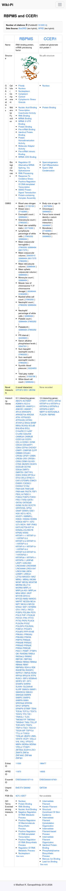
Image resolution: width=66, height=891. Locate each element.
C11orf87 (28, 431)
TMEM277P (21, 719)
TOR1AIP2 (20, 725)
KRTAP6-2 (44, 406)
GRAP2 (25, 510)
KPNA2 (19, 532)
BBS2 (18, 425)
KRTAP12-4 (21, 540)
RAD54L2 (20, 656)
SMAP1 (33, 689)
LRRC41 (27, 573)
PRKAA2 (28, 634)
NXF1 (25, 606)
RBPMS (26, 38)
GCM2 (18, 505)
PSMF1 (26, 650)
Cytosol (21, 96)
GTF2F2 (19, 389)
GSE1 (32, 510)
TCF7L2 (26, 711)
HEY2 (23, 513)
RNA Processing (25, 173)
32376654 (48, 206)
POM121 (19, 628)
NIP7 (18, 604)
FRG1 (18, 499)
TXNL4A (19, 736)
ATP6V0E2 (20, 420)
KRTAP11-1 (21, 535)
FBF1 (34, 491)
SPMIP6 (25, 705)
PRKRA (27, 637)
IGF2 (32, 521)
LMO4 (28, 571)
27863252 (22, 222)
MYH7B (19, 595)
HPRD (41, 28)
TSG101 (32, 727)
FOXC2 (19, 496)
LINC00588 (31, 565)
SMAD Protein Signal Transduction (27, 191)
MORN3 (19, 587)
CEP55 (24, 447)
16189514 (42, 25)
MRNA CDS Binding (27, 156)
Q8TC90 (43, 787)
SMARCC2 (20, 692)
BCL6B (32, 425)
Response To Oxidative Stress (25, 177)
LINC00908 (20, 568)
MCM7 (18, 582)
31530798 (31, 376)
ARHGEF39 (21, 414)
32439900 (22, 337)
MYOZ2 (19, 598)
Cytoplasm (23, 93)
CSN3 (18, 461)
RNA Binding (24, 115)
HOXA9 (26, 518)
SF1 (24, 681)
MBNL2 (26, 579)
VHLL (22, 741)
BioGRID (23, 28)
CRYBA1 (31, 458)
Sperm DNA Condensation (48, 169)
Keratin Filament (49, 806)
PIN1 (25, 617)
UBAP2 (27, 736)
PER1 (33, 612)
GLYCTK (32, 505)
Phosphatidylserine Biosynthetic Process (50, 853)
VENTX (19, 738)
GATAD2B (27, 502)
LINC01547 (31, 568)
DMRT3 (25, 469)
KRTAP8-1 (20, 560)
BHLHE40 (20, 428)
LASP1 (19, 562)
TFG (25, 714)
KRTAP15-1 (21, 546)
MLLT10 (26, 584)
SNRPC (19, 697)
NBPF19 (43, 411)
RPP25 (19, 675)
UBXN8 (32, 389)
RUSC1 (19, 678)
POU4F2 (28, 628)
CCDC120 (20, 439)
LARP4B (29, 560)
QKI (17, 653)
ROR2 (33, 672)
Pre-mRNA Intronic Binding (26, 153)
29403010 (31, 255)
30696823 (46, 211)
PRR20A (26, 639)
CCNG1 (25, 442)
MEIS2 (25, 582)
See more (20, 856)
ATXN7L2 (20, 422)
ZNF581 (19, 758)
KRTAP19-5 (21, 551)
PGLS (18, 615)
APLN (18, 411)
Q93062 (26, 787)
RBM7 (25, 664)
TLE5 (27, 716)
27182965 (22, 211)
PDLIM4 (26, 612)
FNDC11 (27, 494)
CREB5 (19, 458)
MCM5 (33, 579)
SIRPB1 (27, 683)
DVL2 (23, 477)
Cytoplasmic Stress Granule (27, 100)
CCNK (32, 442)
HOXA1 (19, 518)
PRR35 (19, 648)
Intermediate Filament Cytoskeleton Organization (48, 821)
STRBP (27, 708)
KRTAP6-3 (54, 406)
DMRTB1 (20, 472)
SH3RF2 (19, 683)
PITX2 (18, 620)
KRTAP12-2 (22, 538)
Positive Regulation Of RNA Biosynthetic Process (27, 842)
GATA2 (19, 502)
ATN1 (18, 417)
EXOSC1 (27, 483)
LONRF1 (19, 573)
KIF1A (31, 527)
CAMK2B (29, 436)
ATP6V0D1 (26, 417)
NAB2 (25, 598)
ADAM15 (19, 403)
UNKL (33, 736)
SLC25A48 (28, 686)
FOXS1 (33, 496)
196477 (43, 763)
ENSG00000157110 (24, 779)
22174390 (29, 228)
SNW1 (26, 700)
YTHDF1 (26, 747)
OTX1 (18, 609)
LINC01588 (20, 571)
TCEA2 (19, 711)
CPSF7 (26, 455)
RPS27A (26, 675)
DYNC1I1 (31, 477)
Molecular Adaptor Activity (26, 147)
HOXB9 (33, 518)
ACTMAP (27, 400)
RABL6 (31, 653)
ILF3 (18, 524)
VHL (17, 741)
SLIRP (18, 689)
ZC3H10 (27, 749)
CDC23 (19, 444)
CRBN (32, 455)
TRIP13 (19, 727)
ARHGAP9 (26, 411)
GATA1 (30, 499)
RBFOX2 (28, 659)
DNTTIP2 (28, 472)
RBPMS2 (20, 667)
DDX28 (19, 469)
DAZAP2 (25, 464)
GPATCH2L (21, 507)
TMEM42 (31, 719)
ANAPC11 (30, 406)
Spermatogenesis (50, 162)
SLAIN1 (19, 686)
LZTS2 (19, 576)
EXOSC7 (20, 486)
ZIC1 (33, 749)
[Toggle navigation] (60, 5)
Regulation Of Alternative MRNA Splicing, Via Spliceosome (26, 166)
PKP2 (24, 620)
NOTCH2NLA (53, 411)
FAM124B (29, 488)
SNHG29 (19, 694)
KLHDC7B (28, 529)
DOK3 (18, 475)
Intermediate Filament (47, 802)
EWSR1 (19, 483)
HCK (18, 513)
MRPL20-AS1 (22, 590)
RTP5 (33, 675)
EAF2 (18, 480)
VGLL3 (33, 738)
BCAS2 (24, 425)
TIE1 (29, 714)
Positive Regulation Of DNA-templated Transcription (27, 184)
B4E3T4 (19, 787)
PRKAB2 (20, 637)
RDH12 (28, 667)
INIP (29, 524)
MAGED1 (26, 576)
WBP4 (18, 744)
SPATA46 (20, 703)
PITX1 (31, 617)
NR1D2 (31, 604)
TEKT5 (33, 711)
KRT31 (51, 400)
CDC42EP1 (28, 444)
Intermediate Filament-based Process (49, 831)
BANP (33, 422)
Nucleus (22, 88)
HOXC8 (19, 521)
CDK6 (18, 447)
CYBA (18, 464)
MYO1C (26, 595)
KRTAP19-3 (22, 549)
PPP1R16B (29, 631)
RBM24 (26, 661)
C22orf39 (27, 433)
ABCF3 (19, 400)
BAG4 (27, 422)
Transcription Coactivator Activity (27, 111)
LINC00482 (20, 565)
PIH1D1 (19, 617)
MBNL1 (19, 579)
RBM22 (19, 661)
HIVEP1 (19, 516)
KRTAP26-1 (21, 557)
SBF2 (25, 678)
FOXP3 (26, 496)
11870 (18, 771)
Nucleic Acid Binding (27, 107)
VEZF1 (26, 738)
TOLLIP (33, 722)
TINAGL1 (20, 716)
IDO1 (25, 389)
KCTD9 (24, 527)
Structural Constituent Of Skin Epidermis (51, 812)
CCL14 (19, 442)
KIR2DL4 (20, 529)
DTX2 (18, 477)
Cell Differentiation (50, 164)
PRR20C (28, 642)
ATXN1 (29, 420)
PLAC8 (31, 620)
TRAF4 (29, 725)
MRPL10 (27, 587)
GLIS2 (25, 505)
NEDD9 (26, 601)
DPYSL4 (31, 475)
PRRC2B (27, 648)
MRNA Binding (24, 118)
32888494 (22, 217)
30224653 (32, 368)
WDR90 (32, 744)
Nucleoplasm (24, 91)
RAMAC (28, 656)
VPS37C (29, 741)
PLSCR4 (19, 623)
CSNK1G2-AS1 (28, 461)
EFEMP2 (25, 480)
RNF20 (27, 672)
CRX (25, 458)
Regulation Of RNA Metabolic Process (26, 849)
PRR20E (28, 645)
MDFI (52, 409)
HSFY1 (26, 521)
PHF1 (24, 615)
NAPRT (19, 601)
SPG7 (18, 705)
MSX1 (24, 593)
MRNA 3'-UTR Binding (24, 122)
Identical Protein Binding (25, 133)
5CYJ (18, 795)
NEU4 (32, 601)
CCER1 (50, 38)
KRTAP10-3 (45, 403)
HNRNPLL (28, 516)
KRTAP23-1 (22, 554)
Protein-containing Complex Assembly (27, 196)
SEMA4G (33, 678)
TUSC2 (26, 733)
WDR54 (25, 744)
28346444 (31, 291)
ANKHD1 (20, 409)
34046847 (46, 225)
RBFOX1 (19, 659)
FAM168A (20, 491)
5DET (23, 795)
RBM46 (19, 664)
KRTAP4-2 (55, 403)
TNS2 (26, 722)
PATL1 (24, 609)
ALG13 (27, 403)
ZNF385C (20, 755)
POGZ (27, 623)
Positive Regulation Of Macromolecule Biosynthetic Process (27, 824)
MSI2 (18, 593)
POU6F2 (19, 631)
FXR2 (24, 499)
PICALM (31, 615)
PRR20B (19, 642)
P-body (21, 85)
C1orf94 (19, 433)
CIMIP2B (27, 450)
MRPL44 (32, 590)
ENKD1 (33, 480)
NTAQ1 (19, 606)
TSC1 (25, 727)
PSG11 (19, 650)
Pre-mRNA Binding (26, 129)
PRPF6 (19, 639)
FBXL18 (19, 494)
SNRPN (19, 700)
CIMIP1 (19, 450)
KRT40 (58, 400)
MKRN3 (19, 584)
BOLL (27, 428)
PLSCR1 (43, 414)
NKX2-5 (24, 604)
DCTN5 (27, 466)
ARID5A (30, 414)
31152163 (29, 206)
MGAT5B (33, 582)
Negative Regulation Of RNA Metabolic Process (27, 815)
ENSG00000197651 (48, 779)
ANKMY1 (28, 409)
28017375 (22, 250)
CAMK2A (20, 436)
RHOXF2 (29, 670)
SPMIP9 (19, 708)
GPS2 (29, 507)
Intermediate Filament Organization (48, 839)
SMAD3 (25, 689)
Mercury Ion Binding (51, 858)
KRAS (25, 532)
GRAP (18, 510)
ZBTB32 (19, 749)
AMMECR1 (21, 406)
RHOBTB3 (20, 670)
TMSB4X (20, 722)
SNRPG (26, 697)
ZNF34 (26, 752)
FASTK (28, 491)
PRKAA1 (20, 634)
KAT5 (18, 527)
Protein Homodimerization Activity (26, 140)
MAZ (33, 576)
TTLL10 (19, 733)
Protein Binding (25, 126)
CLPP (34, 450)
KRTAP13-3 (22, 543)
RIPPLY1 (20, 672)
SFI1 (29, 681)
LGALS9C (27, 562)
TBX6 (33, 708)
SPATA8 (28, 703)
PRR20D (19, 645)
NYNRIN (32, 606)
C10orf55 (20, 431)
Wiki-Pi (7, 4)
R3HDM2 (24, 653)
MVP (29, 593)
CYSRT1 (43, 400)
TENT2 (19, 714)
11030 (18, 763)
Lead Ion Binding (49, 861)
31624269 (22, 293)
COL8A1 (27, 453)
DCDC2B (20, 466)
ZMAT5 (19, 752)
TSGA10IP (20, 730)
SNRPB (27, 694)
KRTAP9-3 (44, 409)
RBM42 (33, 661)
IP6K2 (34, 524)
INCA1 (23, 524)
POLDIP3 (20, 626)
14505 (42, 771)
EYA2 (26, 486)
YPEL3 (19, 747)
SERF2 (19, 681)
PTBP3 (33, 650)
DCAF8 (33, 464)
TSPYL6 (29, 730)
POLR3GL (29, 626)
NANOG (32, 598)
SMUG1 (29, 692)
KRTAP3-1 (31, 557)
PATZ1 (31, 609)
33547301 (22, 346)
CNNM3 (19, 453)
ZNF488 (28, 755)
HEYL (28, 513)
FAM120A (20, 488)
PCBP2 (19, 612)
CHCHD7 (32, 447)
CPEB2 (19, 455)
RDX (33, 667)
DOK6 (24, 475)
